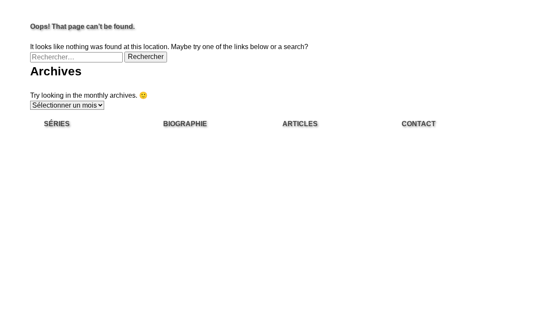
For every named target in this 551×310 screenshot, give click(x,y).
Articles (300, 123)
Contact (419, 123)
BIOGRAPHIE (185, 123)
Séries (57, 123)
